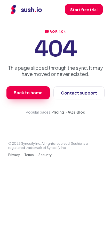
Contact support (79, 93)
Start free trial (84, 9)
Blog (81, 112)
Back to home (28, 92)
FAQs (70, 112)
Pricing (57, 112)
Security (45, 155)
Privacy (14, 155)
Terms (29, 155)
